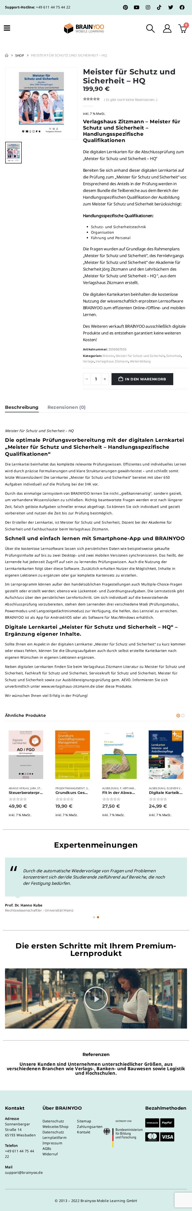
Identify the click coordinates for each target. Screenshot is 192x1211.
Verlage (88, 361)
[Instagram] (148, 7)
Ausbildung (110, 788)
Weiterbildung (140, 361)
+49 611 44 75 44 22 (53, 7)
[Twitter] (171, 7)
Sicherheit (173, 356)
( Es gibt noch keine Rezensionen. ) (130, 99)
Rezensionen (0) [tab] (67, 407)
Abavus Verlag (19, 788)
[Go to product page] (26, 755)
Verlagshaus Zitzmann (112, 361)
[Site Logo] (79, 28)
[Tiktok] (159, 7)
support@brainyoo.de (24, 1172)
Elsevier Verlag (177, 788)
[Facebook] (182, 7)
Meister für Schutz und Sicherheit (140, 356)
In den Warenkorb (145, 379)
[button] (151, 28)
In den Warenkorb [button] (38, 735)
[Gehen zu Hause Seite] (6, 55)
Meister (108, 356)
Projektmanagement (70, 788)
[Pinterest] (125, 7)
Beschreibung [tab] (22, 407)
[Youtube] (137, 7)
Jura (33, 788)
